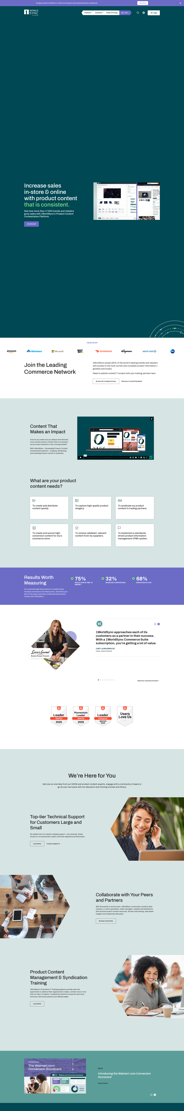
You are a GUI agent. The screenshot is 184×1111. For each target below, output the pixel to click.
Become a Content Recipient (132, 381)
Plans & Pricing (111, 13)
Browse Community (106, 921)
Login (155, 13)
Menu (126, 13)
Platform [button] (87, 13)
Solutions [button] (98, 13)
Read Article (102, 1083)
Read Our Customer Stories (148, 681)
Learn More (143, 3)
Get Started (31, 224)
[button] (158, 624)
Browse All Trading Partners (106, 381)
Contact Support (53, 844)
